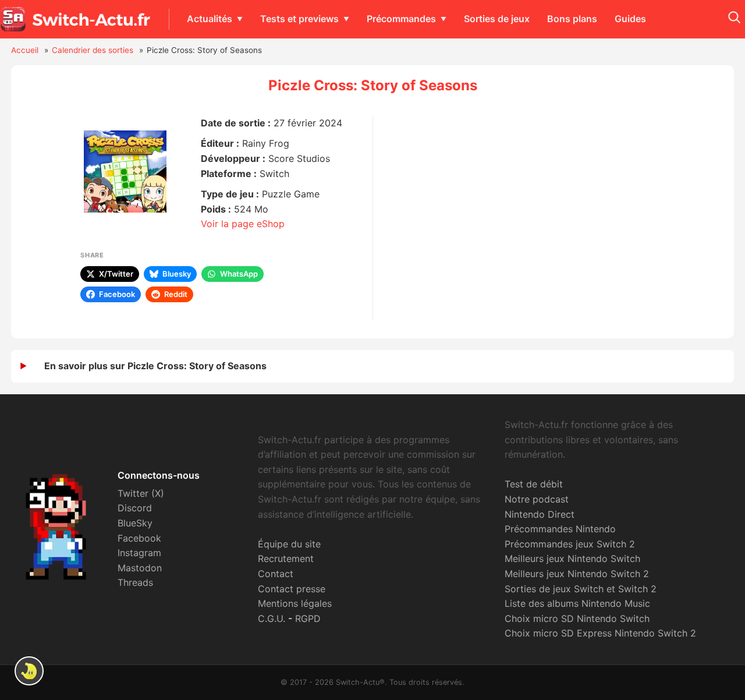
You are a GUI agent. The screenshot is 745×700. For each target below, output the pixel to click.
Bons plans (572, 18)
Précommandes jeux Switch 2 (570, 544)
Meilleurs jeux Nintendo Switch (572, 558)
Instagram (139, 552)
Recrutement (286, 558)
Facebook (139, 538)
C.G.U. (271, 618)
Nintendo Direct (539, 514)
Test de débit (534, 484)
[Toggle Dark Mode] (29, 670)
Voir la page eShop (243, 223)
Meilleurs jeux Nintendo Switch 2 (577, 573)
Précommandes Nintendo (560, 529)
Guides (630, 18)
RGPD (308, 618)
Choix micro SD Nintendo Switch (577, 618)
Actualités (209, 18)
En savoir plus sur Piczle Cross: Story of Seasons (155, 366)
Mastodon (140, 568)
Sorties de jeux (497, 18)
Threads (135, 582)
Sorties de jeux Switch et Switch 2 (581, 589)
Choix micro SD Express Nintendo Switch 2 (600, 633)
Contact (275, 573)
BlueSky (135, 523)
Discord (135, 508)
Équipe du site (289, 544)
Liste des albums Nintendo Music (577, 603)
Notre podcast (537, 499)
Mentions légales (295, 603)
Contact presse (291, 589)
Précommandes (401, 18)
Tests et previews (299, 18)
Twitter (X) (141, 493)
